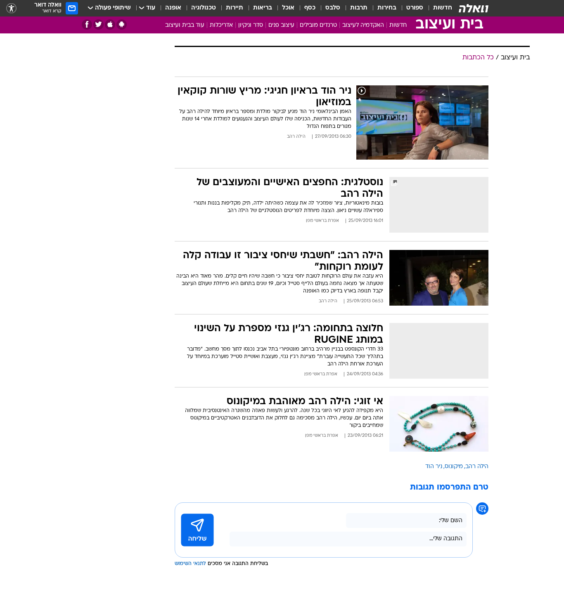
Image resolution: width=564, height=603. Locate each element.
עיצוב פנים (281, 25)
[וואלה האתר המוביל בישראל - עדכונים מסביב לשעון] (473, 8)
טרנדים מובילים (318, 25)
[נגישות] (11, 8)
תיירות (234, 8)
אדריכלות (221, 25)
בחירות (386, 8)
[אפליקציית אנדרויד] (121, 24)
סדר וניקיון (250, 25)
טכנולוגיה (203, 8)
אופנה (173, 8)
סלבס (332, 8)
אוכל (288, 8)
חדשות (442, 8)
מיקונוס (454, 466)
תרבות (358, 8)
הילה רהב (476, 466)
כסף (309, 8)
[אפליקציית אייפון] (110, 24)
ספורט (414, 8)
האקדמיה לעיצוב (363, 25)
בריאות (262, 8)
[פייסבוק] (87, 24)
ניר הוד (433, 466)
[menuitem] (437, 8)
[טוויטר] (98, 24)
